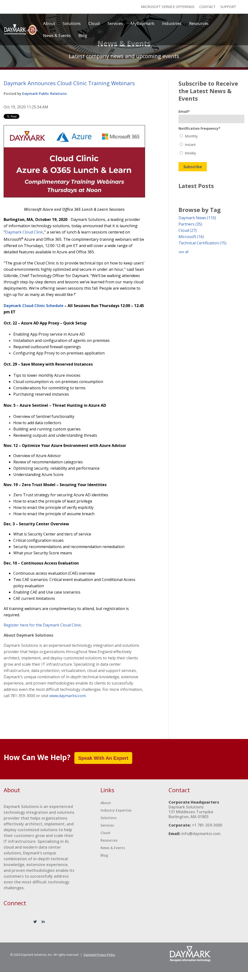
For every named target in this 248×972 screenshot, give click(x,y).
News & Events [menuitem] (57, 35)
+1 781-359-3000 (207, 825)
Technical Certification (202, 243)
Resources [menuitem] (199, 23)
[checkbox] (211, 144)
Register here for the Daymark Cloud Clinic (42, 625)
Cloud (187, 230)
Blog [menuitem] (82, 35)
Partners (190, 224)
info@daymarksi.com (200, 833)
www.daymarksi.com (67, 695)
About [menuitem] (49, 23)
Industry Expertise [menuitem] (116, 810)
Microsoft (191, 236)
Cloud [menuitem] (94, 23)
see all (183, 251)
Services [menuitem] (115, 23)
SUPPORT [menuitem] (228, 6)
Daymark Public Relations (44, 93)
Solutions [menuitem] (72, 23)
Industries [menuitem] (171, 23)
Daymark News (197, 217)
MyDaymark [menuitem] (142, 23)
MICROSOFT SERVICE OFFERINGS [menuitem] (167, 6)
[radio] (211, 136)
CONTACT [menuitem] (207, 6)
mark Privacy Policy (99, 955)
